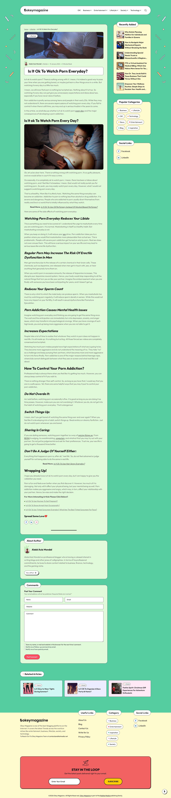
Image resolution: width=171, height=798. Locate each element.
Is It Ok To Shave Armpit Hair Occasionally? (43, 505)
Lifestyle (113, 10)
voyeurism (60, 438)
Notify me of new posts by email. (37, 649)
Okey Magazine (85, 796)
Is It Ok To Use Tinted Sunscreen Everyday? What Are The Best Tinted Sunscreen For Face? (61, 510)
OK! (79, 10)
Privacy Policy (84, 736)
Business (86, 10)
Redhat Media (105, 796)
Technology (135, 10)
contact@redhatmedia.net (58, 736)
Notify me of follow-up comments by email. (41, 647)
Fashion (39, 685)
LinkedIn (125, 157)
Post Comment (32, 657)
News (122, 122)
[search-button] (145, 10)
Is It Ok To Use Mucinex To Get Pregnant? (42, 501)
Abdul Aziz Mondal (35, 64)
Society (123, 10)
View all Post (30, 573)
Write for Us (83, 732)
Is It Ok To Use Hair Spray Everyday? (69, 463)
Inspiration (134, 128)
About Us (82, 720)
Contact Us (83, 728)
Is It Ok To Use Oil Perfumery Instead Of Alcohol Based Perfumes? (69, 207)
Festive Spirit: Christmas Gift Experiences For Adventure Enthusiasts (134, 690)
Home (26, 29)
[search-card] (28, 688)
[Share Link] (26, 522)
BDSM (27, 438)
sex (64, 234)
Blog (121, 128)
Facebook (125, 151)
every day (79, 111)
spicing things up (85, 435)
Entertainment (100, 10)
